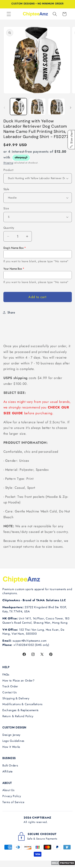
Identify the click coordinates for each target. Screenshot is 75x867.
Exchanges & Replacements (20, 710)
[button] (9, 14)
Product (8, 170)
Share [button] (11, 312)
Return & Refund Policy (17, 716)
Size (6, 208)
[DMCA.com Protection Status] (63, 864)
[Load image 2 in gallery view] (37, 106)
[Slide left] (4, 107)
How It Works (11, 747)
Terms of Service (13, 802)
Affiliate (7, 771)
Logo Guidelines (13, 741)
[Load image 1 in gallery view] (18, 106)
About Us (8, 790)
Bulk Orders (10, 765)
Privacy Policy (11, 796)
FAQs (5, 674)
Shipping (8, 162)
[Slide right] (70, 107)
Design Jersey (11, 735)
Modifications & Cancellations (22, 704)
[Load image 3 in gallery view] (56, 106)
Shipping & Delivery (15, 698)
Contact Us (9, 692)
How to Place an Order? (18, 680)
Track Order (10, 686)
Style (6, 189)
